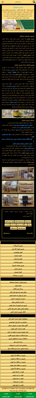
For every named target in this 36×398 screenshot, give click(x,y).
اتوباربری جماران (20, 225)
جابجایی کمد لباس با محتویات (18, 345)
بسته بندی (7, 225)
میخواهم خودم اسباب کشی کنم (18, 319)
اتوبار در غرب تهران (18, 375)
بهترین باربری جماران (9, 222)
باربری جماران (18, 7)
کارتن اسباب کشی (25, 128)
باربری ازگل (29, 233)
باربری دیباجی (18, 269)
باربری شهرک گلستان (18, 249)
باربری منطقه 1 (14, 228)
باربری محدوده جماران (19, 222)
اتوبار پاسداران (18, 259)
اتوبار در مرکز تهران (18, 378)
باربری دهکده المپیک (18, 265)
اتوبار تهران (18, 286)
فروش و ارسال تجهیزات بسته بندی (23, 125)
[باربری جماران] (10, 173)
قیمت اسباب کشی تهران (18, 329)
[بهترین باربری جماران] (26, 173)
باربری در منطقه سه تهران (18, 362)
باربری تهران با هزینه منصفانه (18, 282)
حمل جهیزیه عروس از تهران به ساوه (18, 332)
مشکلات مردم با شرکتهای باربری (18, 339)
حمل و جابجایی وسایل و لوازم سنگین (22, 144)
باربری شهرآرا (7, 233)
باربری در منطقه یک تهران (18, 355)
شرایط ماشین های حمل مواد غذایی (18, 309)
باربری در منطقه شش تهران (18, 365)
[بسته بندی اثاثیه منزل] (10, 200)
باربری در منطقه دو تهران (18, 359)
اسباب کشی (13, 225)
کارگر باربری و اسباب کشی (18, 312)
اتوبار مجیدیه (18, 256)
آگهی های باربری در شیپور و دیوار (18, 325)
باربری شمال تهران (21, 228)
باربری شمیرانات (18, 246)
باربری (17, 130)
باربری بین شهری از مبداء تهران (18, 305)
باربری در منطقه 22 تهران (18, 369)
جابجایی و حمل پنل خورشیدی (18, 322)
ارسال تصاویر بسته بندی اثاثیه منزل (18, 348)
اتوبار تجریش (18, 272)
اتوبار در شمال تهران (18, 372)
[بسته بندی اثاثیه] (26, 187)
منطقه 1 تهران (12, 72)
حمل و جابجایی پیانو (18, 302)
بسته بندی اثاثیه (18, 289)
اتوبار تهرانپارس (18, 252)
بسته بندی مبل (18, 342)
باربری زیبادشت (18, 262)
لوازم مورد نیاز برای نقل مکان (18, 292)
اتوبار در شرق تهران (18, 385)
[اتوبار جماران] (10, 187)
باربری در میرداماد (18, 275)
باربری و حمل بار (11, 86)
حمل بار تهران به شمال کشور (18, 295)
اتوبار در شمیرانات (18, 382)
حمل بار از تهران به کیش (18, 299)
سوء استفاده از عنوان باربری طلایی (18, 335)
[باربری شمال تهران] (26, 200)
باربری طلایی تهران (29, 148)
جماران (29, 225)
